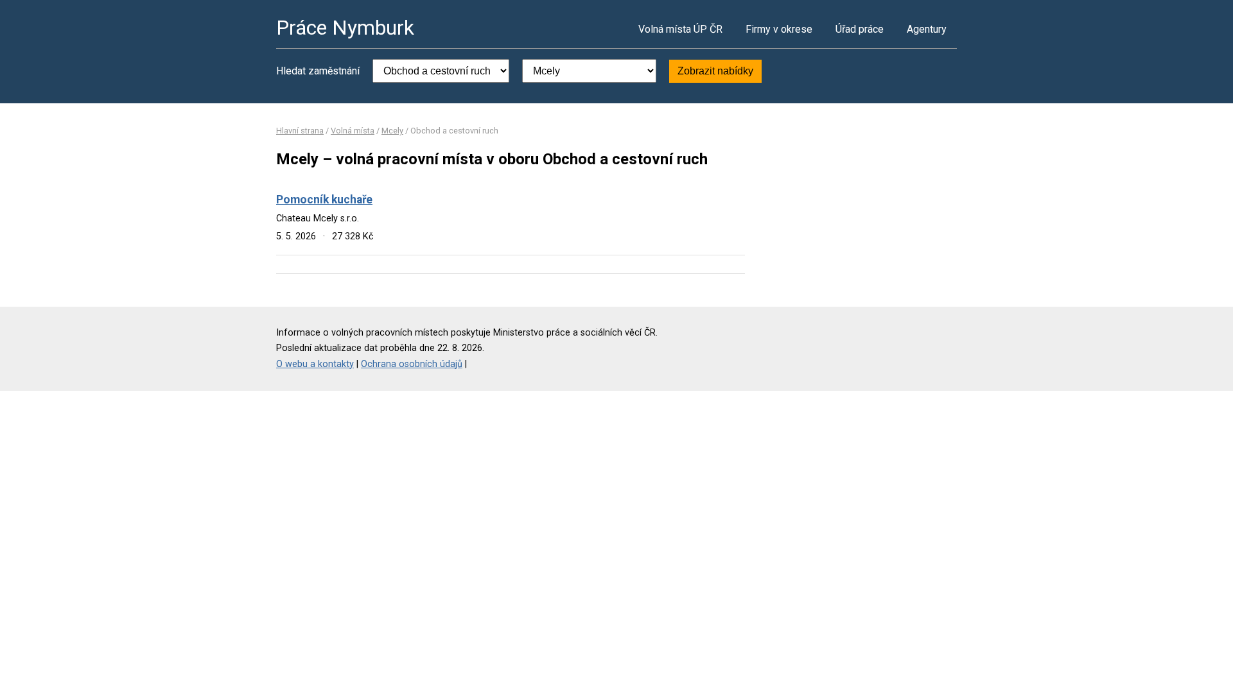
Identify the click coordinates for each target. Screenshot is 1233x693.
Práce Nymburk (345, 27)
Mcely (392, 130)
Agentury (927, 29)
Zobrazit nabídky (715, 70)
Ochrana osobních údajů (411, 364)
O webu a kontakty (315, 364)
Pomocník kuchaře (324, 199)
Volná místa (352, 130)
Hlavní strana (300, 130)
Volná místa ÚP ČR (680, 29)
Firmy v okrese (779, 29)
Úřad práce (859, 29)
